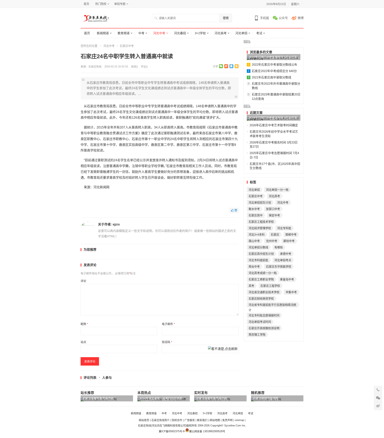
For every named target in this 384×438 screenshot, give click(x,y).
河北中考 (159, 33)
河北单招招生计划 (260, 202)
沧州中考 (271, 241)
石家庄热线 (94, 66)
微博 (301, 18)
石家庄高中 (256, 215)
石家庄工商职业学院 (261, 279)
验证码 (167, 342)
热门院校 (100, 3)
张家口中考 (273, 208)
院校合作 (177, 420)
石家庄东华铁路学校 (278, 266)
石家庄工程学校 (270, 285)
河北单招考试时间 (260, 321)
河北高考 (221, 33)
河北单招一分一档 (277, 189)
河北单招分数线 (258, 247)
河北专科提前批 (258, 260)
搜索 (226, 18)
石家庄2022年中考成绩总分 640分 (274, 71)
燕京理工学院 (257, 334)
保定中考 (274, 215)
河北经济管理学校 (260, 228)
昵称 (84, 324)
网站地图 (215, 420)
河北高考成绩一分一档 (263, 273)
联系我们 (202, 420)
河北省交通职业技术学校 (264, 292)
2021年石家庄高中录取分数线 (271, 77)
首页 (86, 3)
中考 (141, 33)
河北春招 (180, 33)
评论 (83, 281)
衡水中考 (254, 208)
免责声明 (227, 420)
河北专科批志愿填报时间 (264, 315)
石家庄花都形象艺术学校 (98, 398)
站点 (83, 342)
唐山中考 (254, 241)
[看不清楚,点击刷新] (223, 349)
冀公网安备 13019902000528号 (207, 431)
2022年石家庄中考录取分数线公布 (274, 64)
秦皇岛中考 (287, 279)
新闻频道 (103, 33)
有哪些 (278, 247)
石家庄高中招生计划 (261, 253)
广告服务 (189, 420)
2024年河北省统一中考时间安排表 (160, 398)
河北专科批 (284, 228)
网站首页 (144, 420)
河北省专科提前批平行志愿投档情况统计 (272, 305)
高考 (251, 285)
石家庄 (275, 234)
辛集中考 (291, 292)
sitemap (239, 420)
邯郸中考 (291, 234)
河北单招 (241, 33)
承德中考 (285, 253)
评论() (144, 66)
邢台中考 (254, 266)
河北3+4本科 (257, 234)
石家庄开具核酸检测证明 (264, 328)
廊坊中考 (289, 241)
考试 (259, 33)
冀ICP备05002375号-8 (171, 431)
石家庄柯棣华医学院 (265, 398)
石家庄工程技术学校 (261, 221)
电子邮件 (168, 324)
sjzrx (116, 224)
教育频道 (124, 33)
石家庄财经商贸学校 (261, 298)
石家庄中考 (127, 45)
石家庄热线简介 (160, 420)
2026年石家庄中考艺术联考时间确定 (274, 125)
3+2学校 (200, 33)
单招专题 (119, 3)
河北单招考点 (282, 260)
